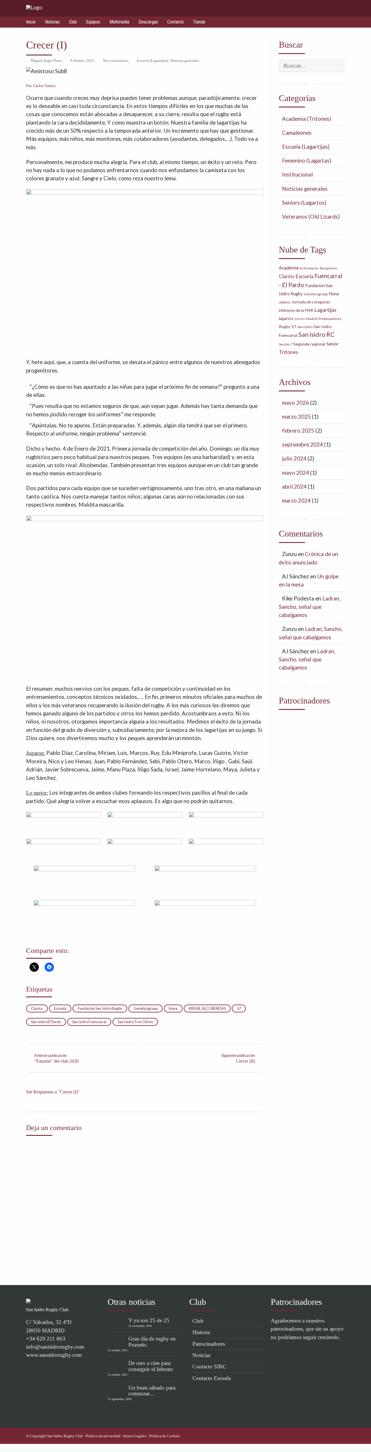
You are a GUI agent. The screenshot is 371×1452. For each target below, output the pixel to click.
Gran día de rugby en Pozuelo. (152, 1342)
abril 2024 (294, 486)
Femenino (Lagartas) (306, 160)
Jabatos (284, 302)
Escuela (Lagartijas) (152, 61)
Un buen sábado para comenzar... (151, 1391)
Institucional (297, 174)
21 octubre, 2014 (117, 1374)
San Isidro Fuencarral (89, 1021)
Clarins (37, 1008)
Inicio (31, 22)
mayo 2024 (295, 472)
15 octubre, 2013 (117, 1350)
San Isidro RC (317, 334)
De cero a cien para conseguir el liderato (150, 1366)
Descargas (148, 22)
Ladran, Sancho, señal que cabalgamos (309, 606)
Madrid (311, 318)
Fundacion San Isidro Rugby (100, 1008)
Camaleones (297, 132)
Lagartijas (325, 310)
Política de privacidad (103, 1436)
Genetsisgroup (146, 1008)
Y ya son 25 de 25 (148, 1320)
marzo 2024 (296, 500)
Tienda (199, 22)
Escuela (60, 1008)
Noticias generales (184, 61)
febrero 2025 (298, 430)
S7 (239, 1008)
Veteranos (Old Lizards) (311, 216)
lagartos (286, 318)
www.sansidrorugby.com (54, 1355)
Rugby (284, 326)
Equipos (93, 22)
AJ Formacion (309, 268)
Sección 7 (285, 344)
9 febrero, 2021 (82, 61)
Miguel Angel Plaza (46, 61)
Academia (289, 267)
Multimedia (119, 22)
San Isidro (304, 327)
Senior (332, 343)
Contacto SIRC (209, 1366)
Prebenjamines (330, 319)
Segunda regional (309, 343)
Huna (173, 1008)
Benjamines (328, 268)
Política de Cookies (164, 1436)
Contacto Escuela (211, 1378)
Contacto (175, 22)
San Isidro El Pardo (46, 1021)
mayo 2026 (295, 402)
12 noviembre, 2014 (140, 1325)
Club (73, 22)
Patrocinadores (208, 1344)
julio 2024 (294, 458)
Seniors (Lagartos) (304, 202)
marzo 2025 (296, 416)
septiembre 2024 (302, 444)
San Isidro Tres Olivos (135, 1021)
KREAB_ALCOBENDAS (207, 1008)
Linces (300, 319)
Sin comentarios (115, 61)
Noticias (52, 22)
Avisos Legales (134, 1436)
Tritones (288, 352)
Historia (201, 1332)
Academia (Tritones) (306, 118)
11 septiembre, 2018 (119, 1399)
